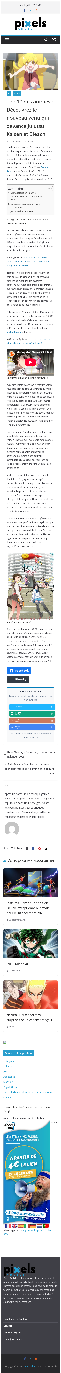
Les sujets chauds (12, 1339)
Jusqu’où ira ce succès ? (23, 211)
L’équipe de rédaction (15, 1319)
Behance (7, 1066)
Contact (7, 1325)
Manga (17, 93)
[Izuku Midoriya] (30, 931)
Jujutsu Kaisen (14, 331)
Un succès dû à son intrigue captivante (25, 205)
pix (31, 141)
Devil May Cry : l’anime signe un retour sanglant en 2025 (31, 754)
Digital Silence (10, 1087)
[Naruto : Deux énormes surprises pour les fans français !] (30, 982)
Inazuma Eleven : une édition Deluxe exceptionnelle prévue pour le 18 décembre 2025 (28, 908)
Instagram (8, 1061)
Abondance (9, 1076)
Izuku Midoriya (17, 964)
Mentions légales (12, 1332)
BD (9, 93)
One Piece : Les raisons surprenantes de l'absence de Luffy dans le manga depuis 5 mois (28, 261)
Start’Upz (8, 1081)
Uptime (7, 1097)
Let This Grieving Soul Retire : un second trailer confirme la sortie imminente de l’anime (29, 769)
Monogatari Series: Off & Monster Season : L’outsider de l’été (27, 196)
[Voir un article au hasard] (54, 40)
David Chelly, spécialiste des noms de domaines (27, 1092)
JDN (5, 1071)
